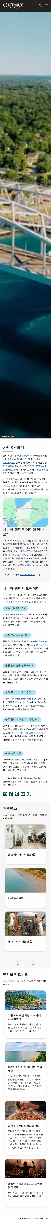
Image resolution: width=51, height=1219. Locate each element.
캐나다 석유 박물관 (31, 489)
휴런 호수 (17, 540)
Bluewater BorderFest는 (15, 614)
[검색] (40, 5)
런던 (29, 544)
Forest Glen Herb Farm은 (25, 759)
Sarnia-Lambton (27, 574)
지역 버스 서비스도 (34, 565)
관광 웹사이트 (21, 781)
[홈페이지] (13, 6)
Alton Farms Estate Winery (30, 648)
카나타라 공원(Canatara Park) (29, 732)
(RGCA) (35, 698)
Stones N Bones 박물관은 (33, 671)
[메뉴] (46, 5)
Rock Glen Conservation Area (17, 698)
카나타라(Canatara (15, 466)
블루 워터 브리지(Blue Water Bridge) (23, 551)
